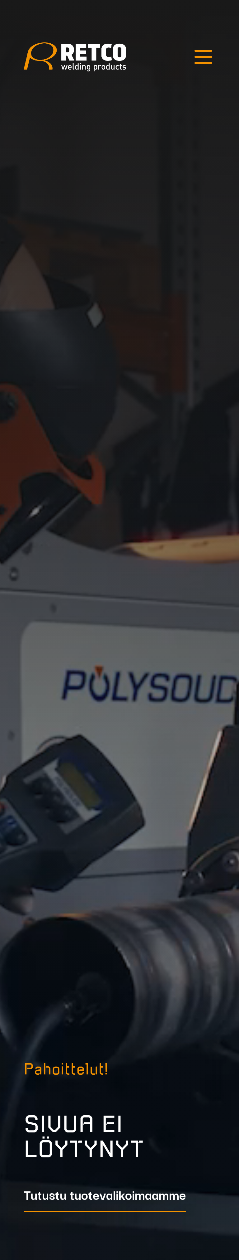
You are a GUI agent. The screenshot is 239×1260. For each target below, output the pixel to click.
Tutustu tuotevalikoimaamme (105, 1195)
